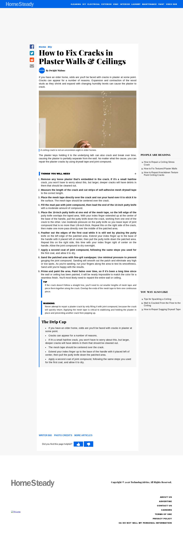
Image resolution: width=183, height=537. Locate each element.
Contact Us (164, 506)
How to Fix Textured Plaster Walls (160, 168)
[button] (32, 48)
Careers (166, 510)
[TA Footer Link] (38, 512)
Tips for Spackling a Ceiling (157, 299)
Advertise (165, 501)
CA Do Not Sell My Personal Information (145, 523)
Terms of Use (163, 514)
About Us (166, 497)
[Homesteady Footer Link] (38, 484)
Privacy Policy (162, 519)
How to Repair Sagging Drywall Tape (162, 309)
